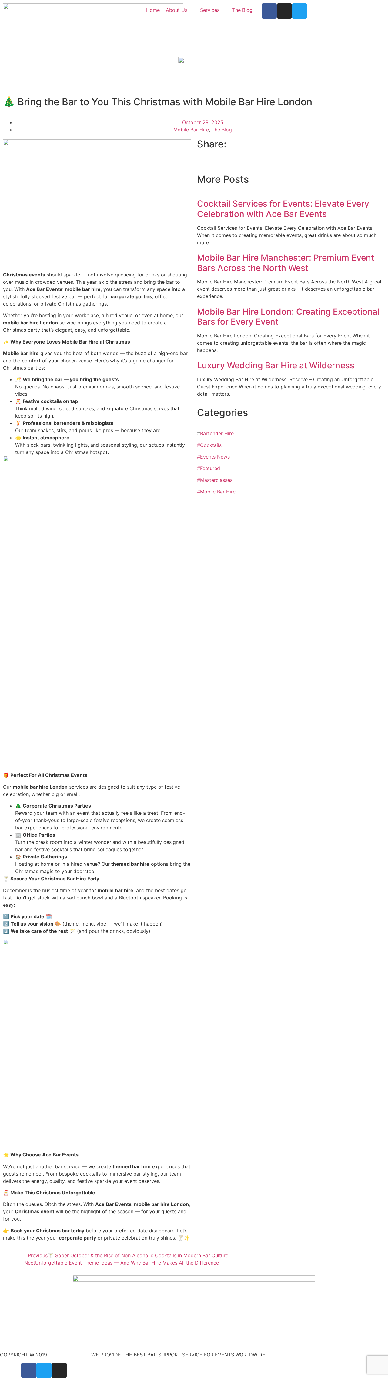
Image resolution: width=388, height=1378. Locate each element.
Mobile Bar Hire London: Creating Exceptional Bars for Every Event (288, 316)
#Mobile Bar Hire (216, 492)
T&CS (279, 1355)
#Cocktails (209, 445)
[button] (199, 164)
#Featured (208, 468)
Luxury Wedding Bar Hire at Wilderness (276, 365)
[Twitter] (299, 11)
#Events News (213, 457)
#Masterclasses (214, 480)
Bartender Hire (217, 433)
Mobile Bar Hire (191, 130)
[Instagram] (284, 11)
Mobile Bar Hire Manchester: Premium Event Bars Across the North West (285, 262)
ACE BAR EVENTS (69, 1355)
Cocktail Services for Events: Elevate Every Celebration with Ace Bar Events (283, 208)
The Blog (222, 130)
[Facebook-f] (269, 11)
